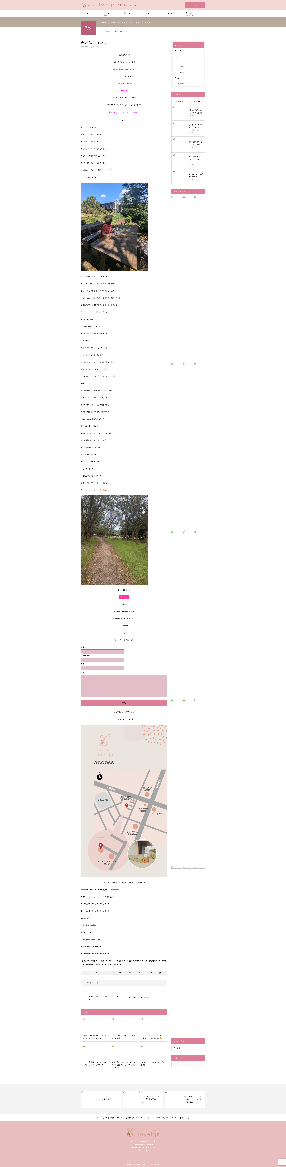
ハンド (177, 56)
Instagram (124, 633)
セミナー (150, 1118)
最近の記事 (180, 102)
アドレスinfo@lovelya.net (90, 939)
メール (85, 655)
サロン (93, 47)
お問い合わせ (184, 1118)
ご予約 (195, 5)
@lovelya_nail (99, 897)
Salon (86, 13)
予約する (124, 597)
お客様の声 (130, 1118)
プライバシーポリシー (170, 1118)
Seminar (170, 13)
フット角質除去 (180, 72)
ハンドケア (179, 51)
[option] (101, 1099)
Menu (127, 13)
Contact (190, 13)
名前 (84, 647)
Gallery (108, 13)
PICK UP (196, 102)
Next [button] (208, 1099)
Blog (147, 13)
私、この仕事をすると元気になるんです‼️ (195, 159)
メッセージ (85, 672)
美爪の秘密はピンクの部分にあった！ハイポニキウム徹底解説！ (151, 1099)
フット (177, 61)
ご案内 (112, 1118)
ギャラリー (120, 1118)
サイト (83, 664)
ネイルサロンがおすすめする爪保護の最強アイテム (109, 1099)
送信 (124, 703)
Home (99, 1118)
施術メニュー (140, 1118)
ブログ (158, 1118)
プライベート (101, 47)
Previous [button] (78, 1099)
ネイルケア (179, 67)
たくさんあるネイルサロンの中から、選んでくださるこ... (195, 127)
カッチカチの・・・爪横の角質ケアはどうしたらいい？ (192, 1099)
